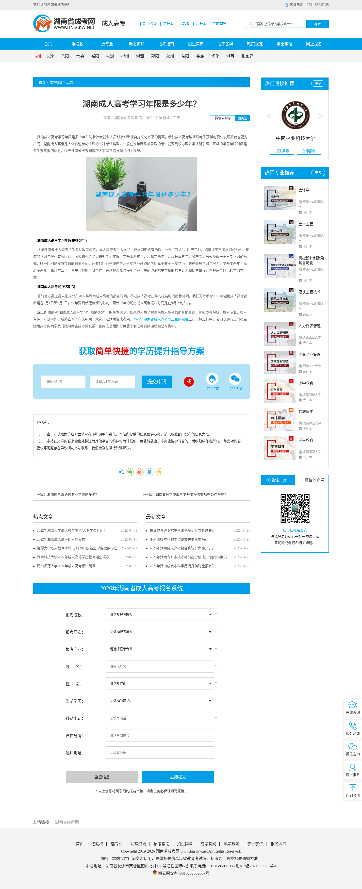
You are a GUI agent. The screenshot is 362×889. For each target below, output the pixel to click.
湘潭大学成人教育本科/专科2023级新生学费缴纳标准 (77, 548)
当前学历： (75, 701)
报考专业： (75, 649)
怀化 (215, 56)
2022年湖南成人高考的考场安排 (61, 539)
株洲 (110, 56)
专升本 (168, 24)
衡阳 (95, 56)
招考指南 (166, 44)
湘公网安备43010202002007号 (183, 873)
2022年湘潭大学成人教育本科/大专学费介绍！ (72, 530)
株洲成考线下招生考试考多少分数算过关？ (182, 530)
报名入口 (278, 844)
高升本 (201, 24)
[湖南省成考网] (79, 31)
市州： (39, 56)
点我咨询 (212, 389)
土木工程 (305, 224)
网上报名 (314, 44)
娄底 (200, 56)
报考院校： (75, 615)
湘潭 (140, 56)
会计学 (304, 190)
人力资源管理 (309, 326)
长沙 (50, 56)
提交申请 (157, 381)
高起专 (185, 24)
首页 (48, 44)
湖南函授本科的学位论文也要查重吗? (178, 539)
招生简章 (196, 44)
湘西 (230, 56)
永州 (170, 56)
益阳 (185, 56)
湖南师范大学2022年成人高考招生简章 (66, 566)
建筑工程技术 (309, 292)
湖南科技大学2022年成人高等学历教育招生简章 (73, 557)
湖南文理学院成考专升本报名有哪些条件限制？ (191, 494)
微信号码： (75, 736)
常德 (80, 56)
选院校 (77, 44)
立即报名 (308, 151)
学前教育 (305, 440)
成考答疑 (225, 44)
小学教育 (305, 383)
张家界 (247, 56)
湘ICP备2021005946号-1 (256, 866)
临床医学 (305, 412)
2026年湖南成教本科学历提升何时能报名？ (182, 566)
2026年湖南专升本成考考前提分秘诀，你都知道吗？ (189, 557)
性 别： (74, 684)
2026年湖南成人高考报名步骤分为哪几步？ (182, 548)
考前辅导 (219, 24)
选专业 (107, 44)
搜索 (317, 24)
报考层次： (75, 632)
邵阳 (155, 56)
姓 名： (74, 667)
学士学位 (284, 44)
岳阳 (65, 56)
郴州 (125, 56)
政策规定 (255, 44)
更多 (318, 83)
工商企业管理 (309, 355)
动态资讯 (137, 44)
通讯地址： (75, 753)
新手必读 (150, 24)
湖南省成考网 (67, 822)
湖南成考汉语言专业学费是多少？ (73, 494)
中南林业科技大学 (295, 138)
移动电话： (75, 718)
